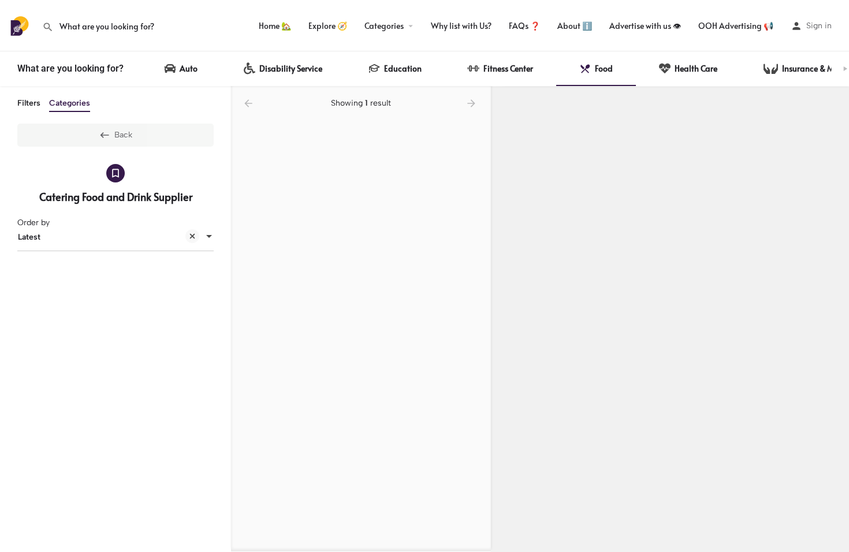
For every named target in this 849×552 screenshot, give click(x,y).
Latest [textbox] (29, 237)
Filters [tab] (28, 103)
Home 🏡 (275, 25)
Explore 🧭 (327, 25)
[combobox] (115, 237)
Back (123, 135)
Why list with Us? (461, 25)
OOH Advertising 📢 (735, 25)
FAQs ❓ (524, 25)
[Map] (670, 319)
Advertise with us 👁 (645, 25)
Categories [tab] (69, 103)
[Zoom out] (834, 117)
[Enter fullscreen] (834, 140)
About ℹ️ (574, 25)
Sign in (819, 26)
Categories (384, 25)
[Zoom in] (834, 100)
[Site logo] (21, 25)
